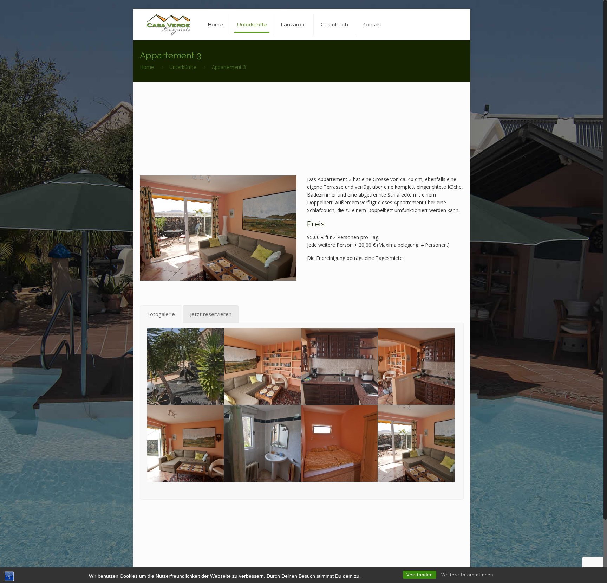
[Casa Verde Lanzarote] (168, 24)
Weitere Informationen (467, 574)
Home (147, 67)
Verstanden (419, 574)
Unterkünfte (182, 67)
